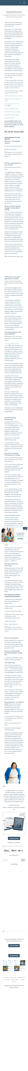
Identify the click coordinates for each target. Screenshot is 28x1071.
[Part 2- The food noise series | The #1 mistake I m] (22, 968)
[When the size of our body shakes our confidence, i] (11, 968)
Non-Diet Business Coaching (11, 115)
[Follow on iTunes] (18, 950)
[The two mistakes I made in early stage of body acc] (17, 962)
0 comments (19, 17)
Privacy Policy (6, 979)
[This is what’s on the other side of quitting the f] (5, 968)
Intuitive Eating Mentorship (11, 108)
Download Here (14, 838)
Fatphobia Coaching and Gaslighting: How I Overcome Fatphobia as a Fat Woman (14, 885)
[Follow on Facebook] (10, 950)
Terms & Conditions (15, 979)
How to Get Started (9, 118)
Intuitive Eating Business (10, 913)
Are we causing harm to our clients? (13, 96)
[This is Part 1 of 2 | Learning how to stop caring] (11, 962)
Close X (25, 528)
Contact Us (14, 981)
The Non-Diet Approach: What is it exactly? (12, 905)
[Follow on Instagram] (15, 950)
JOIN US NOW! (14, 945)
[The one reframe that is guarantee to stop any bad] (22, 962)
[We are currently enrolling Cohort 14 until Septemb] (5, 962)
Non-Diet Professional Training (12, 112)
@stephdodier (14, 955)
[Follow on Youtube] (13, 950)
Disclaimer (22, 979)
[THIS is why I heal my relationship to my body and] (17, 968)
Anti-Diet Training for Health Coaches (13, 894)
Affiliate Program (21, 977)
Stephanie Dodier (9, 15)
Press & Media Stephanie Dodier (9, 977)
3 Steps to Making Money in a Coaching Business (13, 874)
